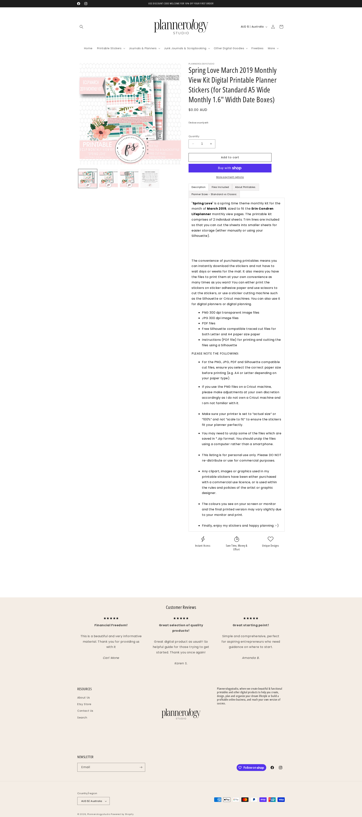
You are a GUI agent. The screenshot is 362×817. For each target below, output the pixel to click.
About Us (83, 697)
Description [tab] (199, 187)
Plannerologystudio (98, 814)
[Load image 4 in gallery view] (149, 178)
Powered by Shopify (122, 814)
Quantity (194, 136)
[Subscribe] (141, 767)
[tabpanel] (237, 365)
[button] (81, 27)
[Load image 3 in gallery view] (129, 178)
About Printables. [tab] (245, 187)
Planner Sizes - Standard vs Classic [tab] (214, 194)
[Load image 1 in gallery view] (87, 178)
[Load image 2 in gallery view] (108, 178)
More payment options (230, 177)
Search (82, 717)
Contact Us (85, 711)
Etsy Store (84, 704)
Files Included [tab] (220, 187)
